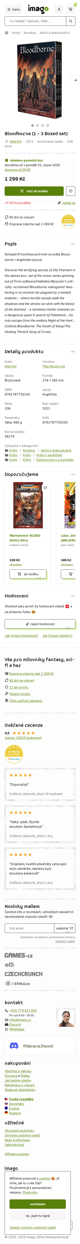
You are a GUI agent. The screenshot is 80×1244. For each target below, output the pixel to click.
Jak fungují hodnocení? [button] (21, 636)
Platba (25, 1076)
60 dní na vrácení (21, 680)
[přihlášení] (59, 9)
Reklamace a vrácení (20, 1085)
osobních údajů (65, 941)
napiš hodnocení (42, 624)
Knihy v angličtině (49, 455)
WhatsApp (16, 1029)
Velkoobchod (14, 1145)
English (14, 1108)
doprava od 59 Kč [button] (18, 170)
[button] (40, 243)
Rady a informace (17, 1140)
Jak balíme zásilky (18, 1080)
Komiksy (30, 33)
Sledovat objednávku (20, 1090)
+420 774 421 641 (23, 1010)
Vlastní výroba (19, 694)
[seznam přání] (70, 191)
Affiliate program (17, 1154)
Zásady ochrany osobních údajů (33, 1227)
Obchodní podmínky (19, 1131)
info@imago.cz (20, 1020)
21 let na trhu (18, 687)
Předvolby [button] (30, 1192)
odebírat (62, 928)
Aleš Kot (16, 141)
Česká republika (21, 1099)
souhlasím (37, 1204)
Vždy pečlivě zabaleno (25, 701)
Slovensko (16, 1104)
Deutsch (15, 1113)
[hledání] (70, 21)
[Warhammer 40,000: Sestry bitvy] (28, 532)
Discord (15, 1024)
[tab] (32, 125)
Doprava (11, 1076)
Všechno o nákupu (18, 1071)
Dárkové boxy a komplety (55, 460)
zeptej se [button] (68, 203)
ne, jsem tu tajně (38, 1216)
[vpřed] (75, 80)
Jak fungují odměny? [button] (57, 636)
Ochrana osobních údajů (22, 1135)
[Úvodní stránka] (7, 32)
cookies (44, 1178)
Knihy (16, 33)
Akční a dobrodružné (55, 33)
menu (16, 9)
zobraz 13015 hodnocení (23, 738)
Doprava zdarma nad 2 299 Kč (31, 674)
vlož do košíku (37, 191)
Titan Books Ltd (53, 366)
